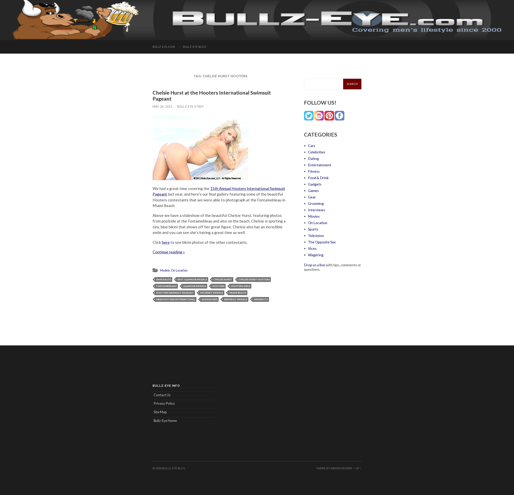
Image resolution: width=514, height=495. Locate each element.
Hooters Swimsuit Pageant (175, 292)
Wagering (315, 255)
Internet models (211, 292)
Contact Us (162, 395)
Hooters (218, 286)
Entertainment (319, 165)
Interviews (316, 210)
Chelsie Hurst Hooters (254, 279)
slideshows (209, 299)
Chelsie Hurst (222, 279)
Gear (312, 197)
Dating (313, 158)
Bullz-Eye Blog (194, 46)
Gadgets (314, 184)
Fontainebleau (166, 286)
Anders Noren (341, 468)
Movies (314, 216)
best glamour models (192, 279)
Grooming (316, 203)
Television (316, 235)
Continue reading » (169, 252)
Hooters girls (240, 286)
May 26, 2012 (162, 106)
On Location (179, 270)
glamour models (194, 286)
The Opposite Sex (322, 242)
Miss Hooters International (175, 299)
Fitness (314, 171)
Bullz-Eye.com (164, 46)
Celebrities (316, 152)
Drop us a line (314, 265)
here (166, 242)
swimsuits (261, 299)
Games (313, 190)
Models (165, 270)
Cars (311, 145)
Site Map (160, 412)
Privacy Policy (164, 403)
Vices (312, 248)
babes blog (163, 279)
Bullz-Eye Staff (190, 106)
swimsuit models (235, 299)
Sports (313, 229)
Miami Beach (237, 292)
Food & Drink (318, 178)
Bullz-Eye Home (165, 420)
